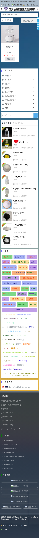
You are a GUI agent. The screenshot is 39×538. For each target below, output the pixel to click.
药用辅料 (19, 257)
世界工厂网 (24, 480)
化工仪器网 (24, 501)
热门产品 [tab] (19, 123)
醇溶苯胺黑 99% (19, 213)
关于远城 (14, 525)
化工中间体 (9, 92)
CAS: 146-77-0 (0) (21, 361)
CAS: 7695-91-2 (11, 278)
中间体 (7, 84)
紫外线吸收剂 (17, 299)
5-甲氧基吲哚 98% (19, 177)
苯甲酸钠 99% (8, 468)
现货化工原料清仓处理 (20, 262)
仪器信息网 (24, 496)
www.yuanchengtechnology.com (14, 429)
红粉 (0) (18, 344)
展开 (38, 25)
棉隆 (15, 15)
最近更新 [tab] (7, 123)
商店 (6, 108)
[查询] (35, 115)
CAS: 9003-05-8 (19, 273)
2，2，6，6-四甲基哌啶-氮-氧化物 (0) (14, 327)
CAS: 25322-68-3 (9, 267)
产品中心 (25, 525)
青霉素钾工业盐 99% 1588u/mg (24, 189)
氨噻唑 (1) (20, 340)
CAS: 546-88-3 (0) (8, 323)
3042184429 (6, 5)
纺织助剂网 (16, 507)
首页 (12, 15)
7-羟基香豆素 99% (19, 201)
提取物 (25, 288)
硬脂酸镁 (22, 294)
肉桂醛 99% (23, 142)
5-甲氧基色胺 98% (19, 225)
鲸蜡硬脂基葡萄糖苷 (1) (10, 318)
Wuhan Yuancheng (19, 519)
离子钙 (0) (20, 365)
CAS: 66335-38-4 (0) (8, 365)
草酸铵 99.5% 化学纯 (20, 165)
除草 (33, 288)
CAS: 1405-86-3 (29, 283)
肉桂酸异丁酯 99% (19, 128)
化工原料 (8, 80)
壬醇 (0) (31, 327)
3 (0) (3, 331)
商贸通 (34, 507)
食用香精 (30, 148)
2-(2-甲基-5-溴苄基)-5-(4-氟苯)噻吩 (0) (14, 352)
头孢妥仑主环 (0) (7, 361)
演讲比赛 (7, 273)
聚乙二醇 (23, 267)
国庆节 (19, 309)
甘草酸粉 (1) (14, 348)
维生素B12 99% (9, 460)
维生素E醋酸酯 (29, 278)
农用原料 (8, 104)
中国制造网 (24, 491)
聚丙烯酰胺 (31, 273)
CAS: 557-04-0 (8, 294)
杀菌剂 (6, 262)
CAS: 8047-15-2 (9, 304)
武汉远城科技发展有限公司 (12, 401)
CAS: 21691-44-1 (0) (8, 314)
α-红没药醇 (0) (15, 356)
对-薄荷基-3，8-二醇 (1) (15, 331)
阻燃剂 (33, 267)
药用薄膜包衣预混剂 (11, 283)
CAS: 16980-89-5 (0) (28, 356)
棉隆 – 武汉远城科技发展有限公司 (19, 387)
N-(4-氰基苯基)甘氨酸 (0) (25, 314)
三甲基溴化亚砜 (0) (8, 335)
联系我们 (6, 530)
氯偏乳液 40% (8, 464)
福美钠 (7, 257)
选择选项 (9, 59)
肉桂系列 (8, 76)
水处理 (31, 257)
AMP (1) (5, 348)
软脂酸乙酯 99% (19, 237)
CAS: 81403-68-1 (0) (8, 340)
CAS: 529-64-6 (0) (8, 344)
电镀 (33, 262)
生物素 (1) (5, 356)
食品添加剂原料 (10, 96)
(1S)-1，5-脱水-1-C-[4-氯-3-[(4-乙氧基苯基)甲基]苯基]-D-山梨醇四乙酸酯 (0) (19, 374)
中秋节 (33, 304)
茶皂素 (31, 299)
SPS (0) (27, 331)
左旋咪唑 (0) (27, 344)
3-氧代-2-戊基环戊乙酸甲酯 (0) (12, 369)
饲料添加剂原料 (10, 100)
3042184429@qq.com (32, 5)
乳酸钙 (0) (32, 352)
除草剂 (15, 288)
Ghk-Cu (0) (23, 318)
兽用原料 (8, 88)
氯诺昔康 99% (18, 153)
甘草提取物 (22, 304)
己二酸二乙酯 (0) (22, 335)
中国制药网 (24, 486)
